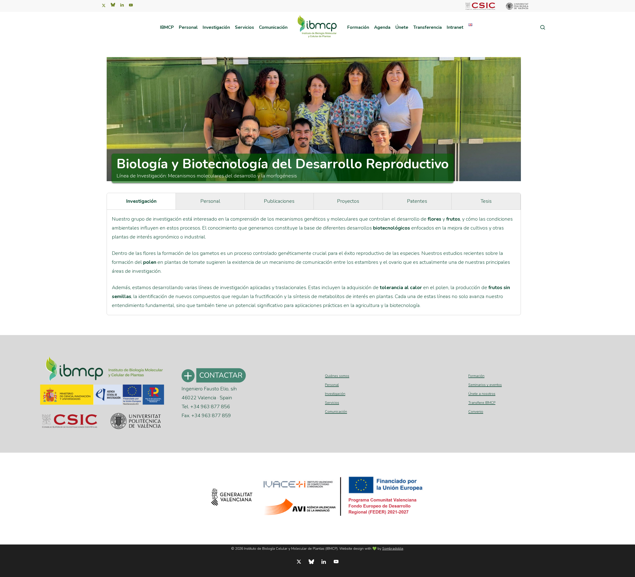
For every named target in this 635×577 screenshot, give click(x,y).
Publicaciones (279, 201)
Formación (476, 375)
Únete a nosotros (481, 393)
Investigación (141, 201)
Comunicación (336, 411)
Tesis (486, 201)
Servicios (332, 402)
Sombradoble (392, 548)
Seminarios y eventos (485, 384)
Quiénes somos (337, 375)
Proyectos (348, 201)
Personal (210, 201)
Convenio (475, 411)
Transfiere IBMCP (481, 402)
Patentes (417, 201)
